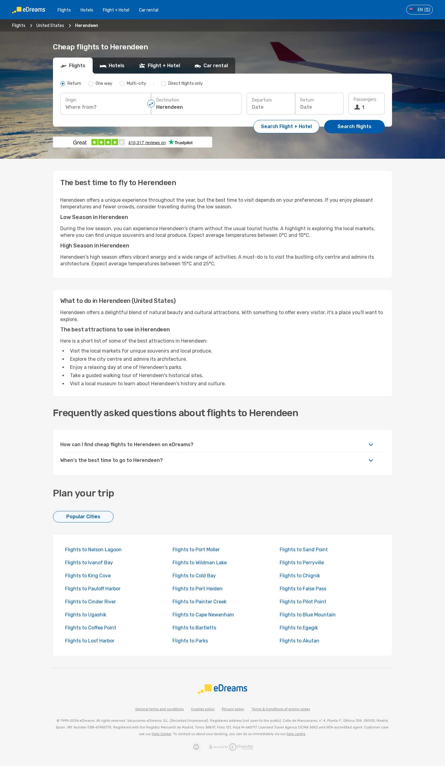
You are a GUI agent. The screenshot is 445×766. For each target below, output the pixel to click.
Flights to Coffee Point (90, 628)
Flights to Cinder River (90, 602)
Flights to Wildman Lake (200, 562)
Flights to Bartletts (194, 628)
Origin (70, 100)
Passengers (365, 99)
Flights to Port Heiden (197, 589)
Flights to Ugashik (85, 615)
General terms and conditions (159, 709)
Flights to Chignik (300, 576)
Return (307, 100)
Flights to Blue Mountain (308, 615)
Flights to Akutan (299, 641)
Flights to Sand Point (304, 549)
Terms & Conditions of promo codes (281, 709)
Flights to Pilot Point (303, 602)
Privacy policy (233, 709)
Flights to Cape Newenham (203, 615)
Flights (64, 10)
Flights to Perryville (302, 562)
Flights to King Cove (88, 576)
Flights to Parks (190, 641)
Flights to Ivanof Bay (89, 562)
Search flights (354, 126)
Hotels (87, 10)
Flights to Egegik (299, 628)
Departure (262, 100)
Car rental (148, 10)
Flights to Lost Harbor (89, 641)
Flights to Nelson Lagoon (93, 549)
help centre (296, 734)
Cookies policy (203, 709)
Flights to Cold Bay (194, 576)
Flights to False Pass (303, 589)
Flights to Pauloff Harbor (92, 589)
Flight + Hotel (116, 10)
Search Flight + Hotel (286, 126)
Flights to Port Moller (196, 549)
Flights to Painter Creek (199, 602)
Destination (167, 100)
